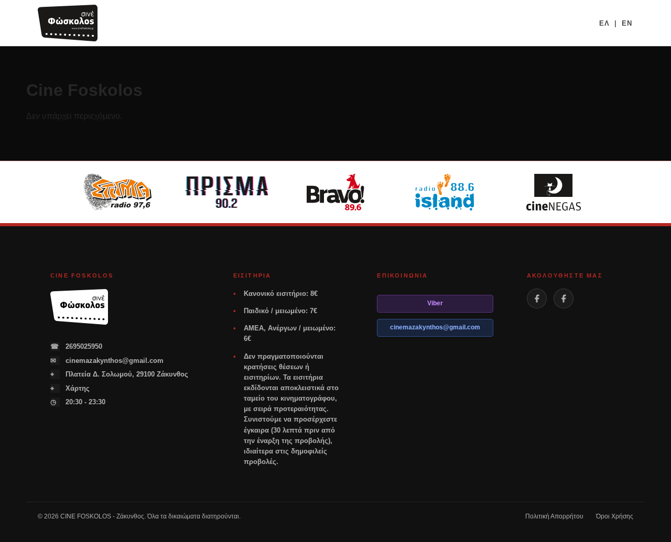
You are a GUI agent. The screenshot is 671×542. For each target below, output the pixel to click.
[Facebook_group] (563, 298)
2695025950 (76, 346)
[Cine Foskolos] (68, 23)
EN (627, 23)
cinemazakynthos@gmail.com (107, 360)
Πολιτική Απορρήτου (554, 516)
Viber (435, 303)
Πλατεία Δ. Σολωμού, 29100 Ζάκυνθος (119, 374)
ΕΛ (604, 23)
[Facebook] (537, 298)
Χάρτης (70, 388)
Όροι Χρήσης (614, 516)
